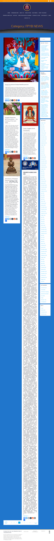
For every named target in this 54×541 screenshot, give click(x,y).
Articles (15, 15)
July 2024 (42, 171)
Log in (42, 308)
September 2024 (44, 167)
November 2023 (44, 187)
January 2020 (43, 269)
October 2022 (43, 211)
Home (9, 12)
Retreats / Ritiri (36, 15)
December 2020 (44, 249)
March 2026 (43, 130)
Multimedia (34, 12)
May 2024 (43, 175)
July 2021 (42, 235)
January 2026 (43, 134)
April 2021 (43, 241)
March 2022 (43, 225)
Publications (28, 12)
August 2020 (43, 257)
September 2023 (44, 191)
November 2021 (44, 231)
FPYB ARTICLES (44, 287)
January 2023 (43, 205)
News (50, 15)
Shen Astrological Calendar (24, 15)
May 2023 (43, 197)
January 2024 (43, 183)
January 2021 (43, 247)
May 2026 (43, 126)
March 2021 (43, 243)
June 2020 (43, 261)
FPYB (42, 76)
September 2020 (44, 255)
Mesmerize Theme (8, 539)
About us (22, 12)
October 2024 (43, 165)
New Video (43, 295)
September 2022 (44, 213)
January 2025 (43, 159)
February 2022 (43, 227)
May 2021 (43, 239)
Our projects (44, 15)
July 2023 (42, 193)
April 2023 (43, 199)
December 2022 (44, 207)
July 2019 (42, 281)
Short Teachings (42, 12)
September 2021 (44, 233)
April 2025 (43, 153)
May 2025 (43, 151)
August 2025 (43, 144)
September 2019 (44, 277)
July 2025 (42, 146)
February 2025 (43, 157)
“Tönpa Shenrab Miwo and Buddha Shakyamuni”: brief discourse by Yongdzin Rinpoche (45, 92)
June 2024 (43, 173)
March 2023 (43, 201)
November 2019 (44, 273)
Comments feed (44, 312)
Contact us (27, 17)
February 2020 (43, 267)
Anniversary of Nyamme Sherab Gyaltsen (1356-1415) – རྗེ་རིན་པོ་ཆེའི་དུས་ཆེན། (11, 180)
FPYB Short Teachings (45, 291)
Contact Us (43, 530)
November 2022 (44, 209)
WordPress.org (43, 314)
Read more (7, 98)
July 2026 (42, 124)
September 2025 (44, 142)
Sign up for (35, 530)
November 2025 (44, 138)
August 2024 (43, 169)
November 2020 (44, 251)
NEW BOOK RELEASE (44, 293)
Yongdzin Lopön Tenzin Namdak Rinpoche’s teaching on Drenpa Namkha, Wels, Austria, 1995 (45, 78)
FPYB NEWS (43, 289)
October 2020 (43, 253)
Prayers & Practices (7, 15)
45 (30, 522)
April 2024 (43, 177)
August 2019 (43, 279)
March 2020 (43, 265)
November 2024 (44, 163)
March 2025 (43, 155)
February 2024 (43, 181)
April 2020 (43, 263)
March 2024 (43, 179)
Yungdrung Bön (14, 12)
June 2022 (43, 219)
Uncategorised (43, 301)
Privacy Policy (26, 531)
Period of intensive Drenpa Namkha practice (17, 84)
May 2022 (43, 221)
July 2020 (42, 259)
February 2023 (43, 203)
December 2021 (44, 229)
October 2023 (43, 189)
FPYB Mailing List (35, 531)
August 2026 (43, 122)
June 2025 (43, 148)
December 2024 (44, 161)
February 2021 (43, 245)
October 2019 (43, 275)
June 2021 (43, 237)
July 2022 (42, 217)
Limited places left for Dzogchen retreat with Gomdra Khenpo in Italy (45, 54)
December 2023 (44, 185)
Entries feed (43, 310)
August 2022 (43, 215)
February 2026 (43, 132)
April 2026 (43, 128)
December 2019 (44, 271)
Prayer (42, 297)
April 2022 (43, 223)
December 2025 (44, 136)
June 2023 (43, 195)
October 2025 (43, 140)
